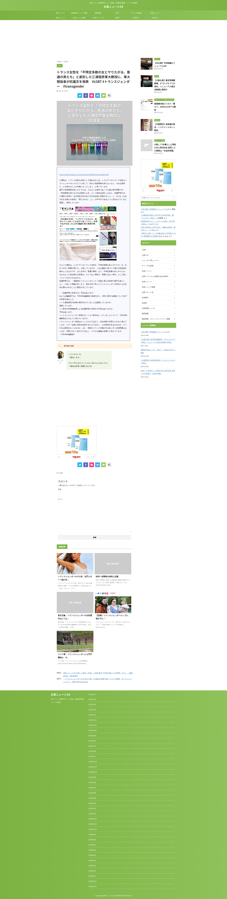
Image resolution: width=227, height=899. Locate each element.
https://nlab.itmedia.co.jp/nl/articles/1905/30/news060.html (84, 175)
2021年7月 (92, 746)
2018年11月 (92, 886)
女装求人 (136, 18)
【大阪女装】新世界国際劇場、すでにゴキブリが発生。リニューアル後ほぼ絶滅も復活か (158, 340)
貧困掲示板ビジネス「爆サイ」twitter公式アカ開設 (165, 106)
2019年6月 (92, 850)
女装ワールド (60, 13)
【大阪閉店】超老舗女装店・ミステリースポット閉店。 (164, 127)
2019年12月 (92, 819)
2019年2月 (92, 871)
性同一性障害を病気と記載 (107, 576)
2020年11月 (92, 767)
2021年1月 (92, 756)
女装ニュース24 (113, 6)
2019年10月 (92, 829)
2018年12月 (92, 881)
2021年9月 (92, 736)
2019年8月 (92, 840)
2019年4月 (92, 860)
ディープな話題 (136, 13)
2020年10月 (92, 772)
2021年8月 (92, 741)
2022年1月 (92, 715)
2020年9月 (92, 777)
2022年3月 (92, 710)
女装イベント (154, 13)
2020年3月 (92, 803)
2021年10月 (92, 730)
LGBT (117, 13)
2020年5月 (92, 793)
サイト (60, 499)
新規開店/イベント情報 (79, 13)
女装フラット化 (98, 18)
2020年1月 (92, 814)
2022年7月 (92, 699)
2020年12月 (92, 762)
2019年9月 (92, 834)
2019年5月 (92, 855)
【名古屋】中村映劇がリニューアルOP (155, 209)
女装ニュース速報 (79, 18)
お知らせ (155, 18)
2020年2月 (92, 808)
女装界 (117, 18)
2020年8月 (92, 782)
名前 (59, 489)
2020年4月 (92, 798)
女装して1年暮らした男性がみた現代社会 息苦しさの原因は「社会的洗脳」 (165, 147)
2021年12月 (92, 720)
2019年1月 (92, 876)
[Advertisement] (113, 37)
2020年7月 (92, 788)
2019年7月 (92, 845)
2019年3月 (92, 866)
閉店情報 (98, 13)
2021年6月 (92, 751)
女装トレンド (60, 18)
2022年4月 (92, 704)
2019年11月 (92, 824)
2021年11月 (92, 725)
